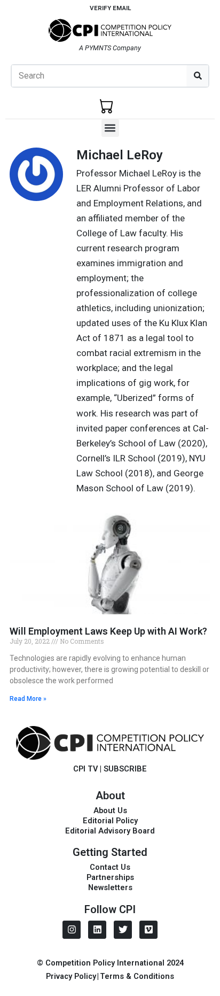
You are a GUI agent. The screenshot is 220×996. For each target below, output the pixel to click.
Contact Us (110, 867)
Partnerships (110, 877)
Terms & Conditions (137, 976)
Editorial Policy (110, 820)
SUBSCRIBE (125, 769)
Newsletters (110, 887)
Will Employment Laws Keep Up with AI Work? (108, 631)
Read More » (28, 698)
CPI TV (85, 769)
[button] (110, 128)
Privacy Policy (71, 976)
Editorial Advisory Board (110, 831)
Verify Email (110, 8)
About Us (110, 810)
